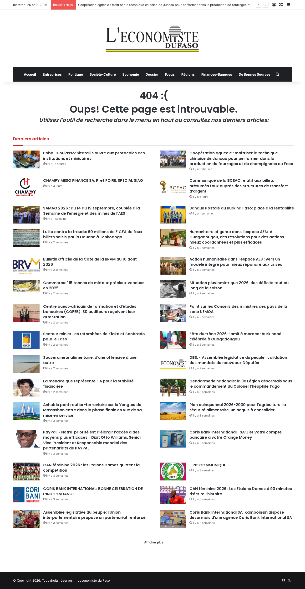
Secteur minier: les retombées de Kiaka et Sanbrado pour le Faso (94, 336)
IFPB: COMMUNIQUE (207, 465)
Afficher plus (153, 542)
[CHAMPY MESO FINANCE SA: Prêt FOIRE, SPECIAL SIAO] (26, 187)
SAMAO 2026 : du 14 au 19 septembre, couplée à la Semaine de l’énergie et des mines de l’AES (91, 210)
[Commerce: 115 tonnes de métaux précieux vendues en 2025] (26, 286)
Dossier (152, 74)
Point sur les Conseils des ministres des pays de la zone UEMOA (238, 309)
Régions (188, 74)
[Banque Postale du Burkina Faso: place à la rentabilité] (173, 215)
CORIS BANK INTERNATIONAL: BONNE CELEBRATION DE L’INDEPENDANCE (93, 491)
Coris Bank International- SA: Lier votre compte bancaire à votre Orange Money (235, 434)
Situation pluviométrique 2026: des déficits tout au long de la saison (239, 285)
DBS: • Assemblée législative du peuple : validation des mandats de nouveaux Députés (238, 360)
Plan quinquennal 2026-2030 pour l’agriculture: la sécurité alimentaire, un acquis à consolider (237, 407)
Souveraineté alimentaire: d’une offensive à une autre (90, 360)
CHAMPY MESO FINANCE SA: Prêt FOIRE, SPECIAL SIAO (93, 180)
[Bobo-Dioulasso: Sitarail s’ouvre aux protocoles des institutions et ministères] (26, 159)
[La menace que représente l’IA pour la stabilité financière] (26, 387)
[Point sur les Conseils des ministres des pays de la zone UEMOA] (173, 313)
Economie (130, 74)
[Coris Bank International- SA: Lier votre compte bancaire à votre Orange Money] (173, 439)
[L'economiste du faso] (152, 36)
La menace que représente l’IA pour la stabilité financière (88, 383)
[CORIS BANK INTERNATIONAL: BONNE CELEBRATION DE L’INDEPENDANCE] (26, 495)
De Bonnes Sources (254, 74)
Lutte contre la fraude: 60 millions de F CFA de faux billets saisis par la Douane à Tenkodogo (92, 234)
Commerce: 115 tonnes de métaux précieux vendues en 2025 (93, 285)
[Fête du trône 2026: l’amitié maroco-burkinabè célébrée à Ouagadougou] (173, 340)
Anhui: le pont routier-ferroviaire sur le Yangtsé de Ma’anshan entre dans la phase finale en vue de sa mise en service (92, 410)
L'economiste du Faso (93, 580)
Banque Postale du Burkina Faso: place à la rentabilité (241, 208)
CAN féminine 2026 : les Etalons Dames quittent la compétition (91, 467)
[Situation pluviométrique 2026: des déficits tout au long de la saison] (173, 289)
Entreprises (52, 74)
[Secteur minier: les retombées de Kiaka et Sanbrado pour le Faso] (26, 340)
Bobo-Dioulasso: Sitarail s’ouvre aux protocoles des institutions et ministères (94, 155)
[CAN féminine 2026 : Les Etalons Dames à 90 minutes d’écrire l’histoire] (173, 495)
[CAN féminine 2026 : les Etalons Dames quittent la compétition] (26, 471)
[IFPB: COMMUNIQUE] (173, 471)
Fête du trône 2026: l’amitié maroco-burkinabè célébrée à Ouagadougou (235, 336)
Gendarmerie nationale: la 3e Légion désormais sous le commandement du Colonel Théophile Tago (240, 383)
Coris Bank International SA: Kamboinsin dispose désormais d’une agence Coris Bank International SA (240, 515)
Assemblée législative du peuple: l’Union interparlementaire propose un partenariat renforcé (94, 515)
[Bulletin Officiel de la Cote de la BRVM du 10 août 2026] (26, 266)
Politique (75, 74)
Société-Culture (103, 74)
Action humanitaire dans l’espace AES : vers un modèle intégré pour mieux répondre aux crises (235, 261)
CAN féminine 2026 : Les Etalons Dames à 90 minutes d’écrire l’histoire (240, 491)
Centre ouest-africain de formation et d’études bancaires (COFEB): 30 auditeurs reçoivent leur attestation (89, 312)
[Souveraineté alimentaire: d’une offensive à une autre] (26, 364)
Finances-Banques (216, 74)
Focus (170, 74)
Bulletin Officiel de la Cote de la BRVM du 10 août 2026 (90, 261)
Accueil (30, 74)
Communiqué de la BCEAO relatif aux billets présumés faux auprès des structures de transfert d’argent (238, 186)
